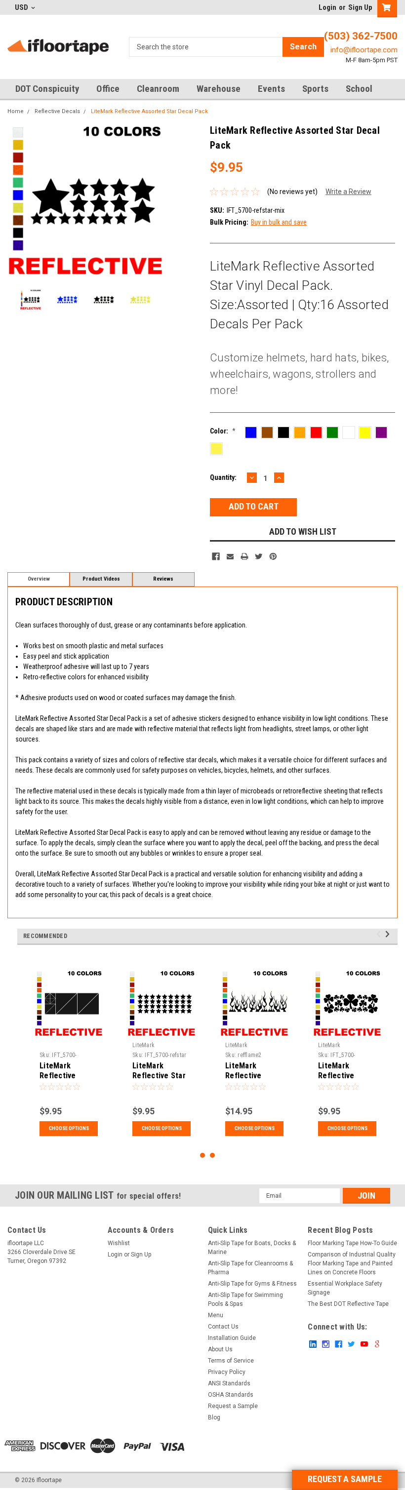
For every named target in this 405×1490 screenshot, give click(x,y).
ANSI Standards (229, 1383)
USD (22, 7)
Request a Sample (233, 1406)
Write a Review (348, 192)
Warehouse (219, 88)
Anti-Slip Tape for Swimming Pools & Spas (245, 1299)
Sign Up (360, 7)
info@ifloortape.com (364, 49)
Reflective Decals (57, 111)
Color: (223, 431)
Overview (39, 579)
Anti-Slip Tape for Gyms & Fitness (252, 1283)
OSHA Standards (230, 1394)
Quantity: (223, 477)
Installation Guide (232, 1337)
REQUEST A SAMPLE (345, 1479)
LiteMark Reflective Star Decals (159, 1075)
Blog (214, 1417)
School (359, 88)
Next (153, 201)
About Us (220, 1349)
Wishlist (119, 1243)
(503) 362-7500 (361, 36)
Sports (315, 88)
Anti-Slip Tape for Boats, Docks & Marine (252, 1247)
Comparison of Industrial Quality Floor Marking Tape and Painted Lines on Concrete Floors (352, 1263)
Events (271, 88)
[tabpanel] (69, 1052)
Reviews (163, 579)
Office (108, 88)
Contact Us (223, 1326)
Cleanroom (158, 88)
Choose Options (69, 1128)
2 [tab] (212, 1155)
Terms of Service (231, 1360)
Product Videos (101, 579)
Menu (215, 1315)
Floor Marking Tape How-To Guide (352, 1243)
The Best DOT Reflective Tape (348, 1303)
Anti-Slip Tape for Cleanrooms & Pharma (250, 1268)
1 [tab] (202, 1155)
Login (327, 7)
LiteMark (143, 1045)
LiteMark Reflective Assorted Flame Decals (253, 1080)
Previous (17, 201)
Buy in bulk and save (279, 222)
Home (15, 111)
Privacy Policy (226, 1372)
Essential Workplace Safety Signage (345, 1288)
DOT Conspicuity (47, 88)
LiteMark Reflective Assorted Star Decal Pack (149, 111)
